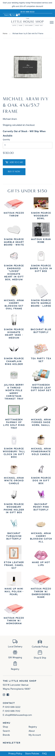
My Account (35, 734)
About (32, 730)
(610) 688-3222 (27, 12)
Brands (6, 734)
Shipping (7, 125)
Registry (33, 726)
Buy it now (14, 171)
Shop (5, 726)
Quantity (6, 139)
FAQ (44, 753)
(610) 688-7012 (12, 711)
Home (5, 33)
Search (6, 730)
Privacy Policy (15, 753)
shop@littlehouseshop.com (18, 715)
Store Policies (32, 753)
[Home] (27, 25)
